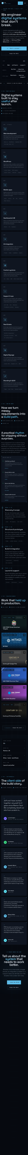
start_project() (20, 3)
